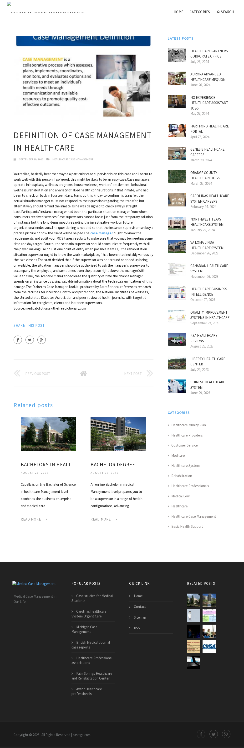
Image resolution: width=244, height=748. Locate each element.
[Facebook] (18, 340)
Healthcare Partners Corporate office (209, 54)
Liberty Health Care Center (207, 362)
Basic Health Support (187, 526)
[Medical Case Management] (45, 7)
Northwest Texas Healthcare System (207, 222)
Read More (31, 519)
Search (227, 12)
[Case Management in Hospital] (209, 646)
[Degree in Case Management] (209, 631)
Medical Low (180, 496)
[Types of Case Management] (193, 662)
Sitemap (140, 617)
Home (178, 12)
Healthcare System (185, 465)
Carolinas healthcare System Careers (209, 199)
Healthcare (179, 506)
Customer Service (184, 445)
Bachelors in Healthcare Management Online (48, 464)
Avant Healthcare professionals (86, 691)
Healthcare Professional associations (91, 660)
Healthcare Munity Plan (188, 425)
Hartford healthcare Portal (209, 129)
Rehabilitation (181, 476)
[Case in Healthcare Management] (193, 631)
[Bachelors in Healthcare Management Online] (48, 433)
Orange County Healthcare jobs (205, 175)
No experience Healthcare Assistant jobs (209, 103)
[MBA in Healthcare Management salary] (193, 615)
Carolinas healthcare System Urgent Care (89, 613)
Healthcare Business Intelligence (208, 292)
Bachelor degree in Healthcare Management (118, 464)
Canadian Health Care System (209, 268)
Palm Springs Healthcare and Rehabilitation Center (91, 675)
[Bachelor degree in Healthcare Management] (118, 433)
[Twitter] (29, 340)
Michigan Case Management (84, 629)
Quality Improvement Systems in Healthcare (209, 315)
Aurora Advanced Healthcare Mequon (207, 77)
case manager (101, 233)
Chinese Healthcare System (207, 385)
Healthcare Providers (187, 435)
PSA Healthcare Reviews (203, 338)
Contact (140, 606)
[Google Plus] (41, 340)
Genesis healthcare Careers (207, 152)
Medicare (178, 455)
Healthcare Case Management (72, 159)
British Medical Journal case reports (90, 644)
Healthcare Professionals (190, 486)
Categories (200, 12)
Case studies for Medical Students (92, 598)
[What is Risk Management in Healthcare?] (209, 615)
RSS (137, 628)
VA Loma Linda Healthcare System (207, 245)
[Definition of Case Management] (193, 646)
